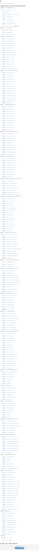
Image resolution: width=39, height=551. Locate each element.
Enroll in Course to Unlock (19, 548)
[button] (0, 0)
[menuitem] (0, 2)
